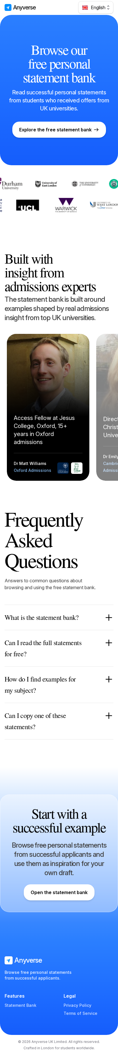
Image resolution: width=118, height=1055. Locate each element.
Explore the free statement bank (55, 130)
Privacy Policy (77, 1005)
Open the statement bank (59, 892)
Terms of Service (80, 1013)
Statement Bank (20, 1005)
